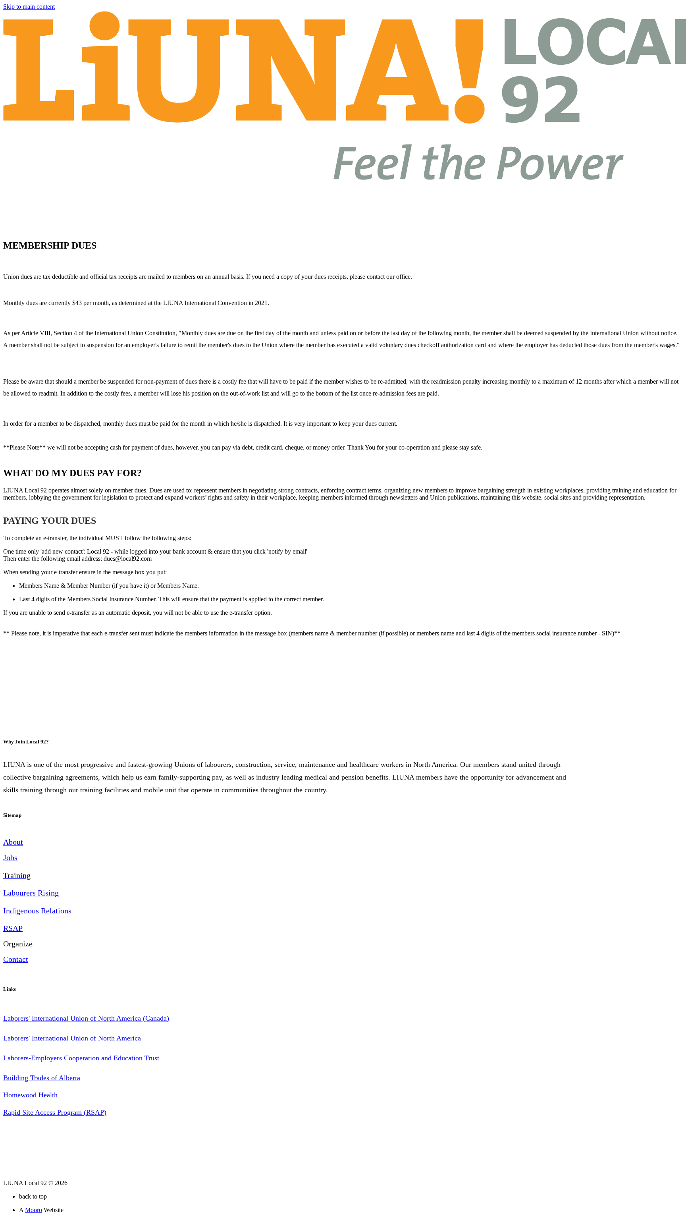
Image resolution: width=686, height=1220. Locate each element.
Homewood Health (31, 1095)
